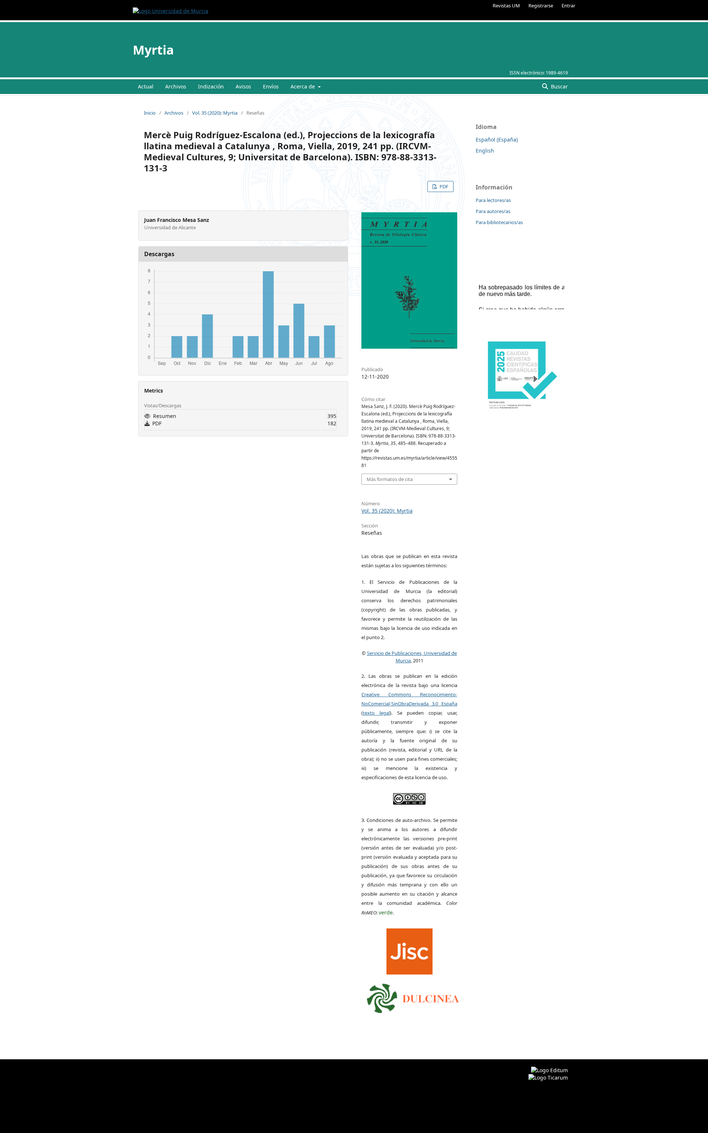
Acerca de (303, 86)
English (485, 150)
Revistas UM (506, 5)
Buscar (558, 86)
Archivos (175, 86)
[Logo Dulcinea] (413, 996)
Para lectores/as (493, 200)
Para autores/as (493, 211)
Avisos (243, 86)
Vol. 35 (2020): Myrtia (214, 112)
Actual (145, 86)
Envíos (271, 86)
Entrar (568, 5)
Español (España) (497, 139)
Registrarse (540, 5)
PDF (443, 186)
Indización (211, 86)
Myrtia (153, 49)
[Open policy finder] (409, 949)
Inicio (150, 112)
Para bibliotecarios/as (499, 222)
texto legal (376, 713)
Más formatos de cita (390, 479)
